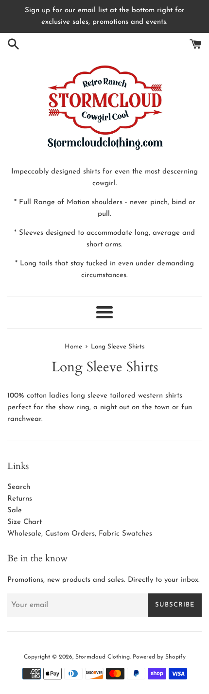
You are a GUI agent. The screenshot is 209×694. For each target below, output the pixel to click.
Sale (14, 510)
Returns (19, 499)
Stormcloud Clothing (102, 657)
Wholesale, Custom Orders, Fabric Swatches (79, 534)
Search (18, 487)
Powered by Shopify (159, 657)
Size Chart (24, 522)
